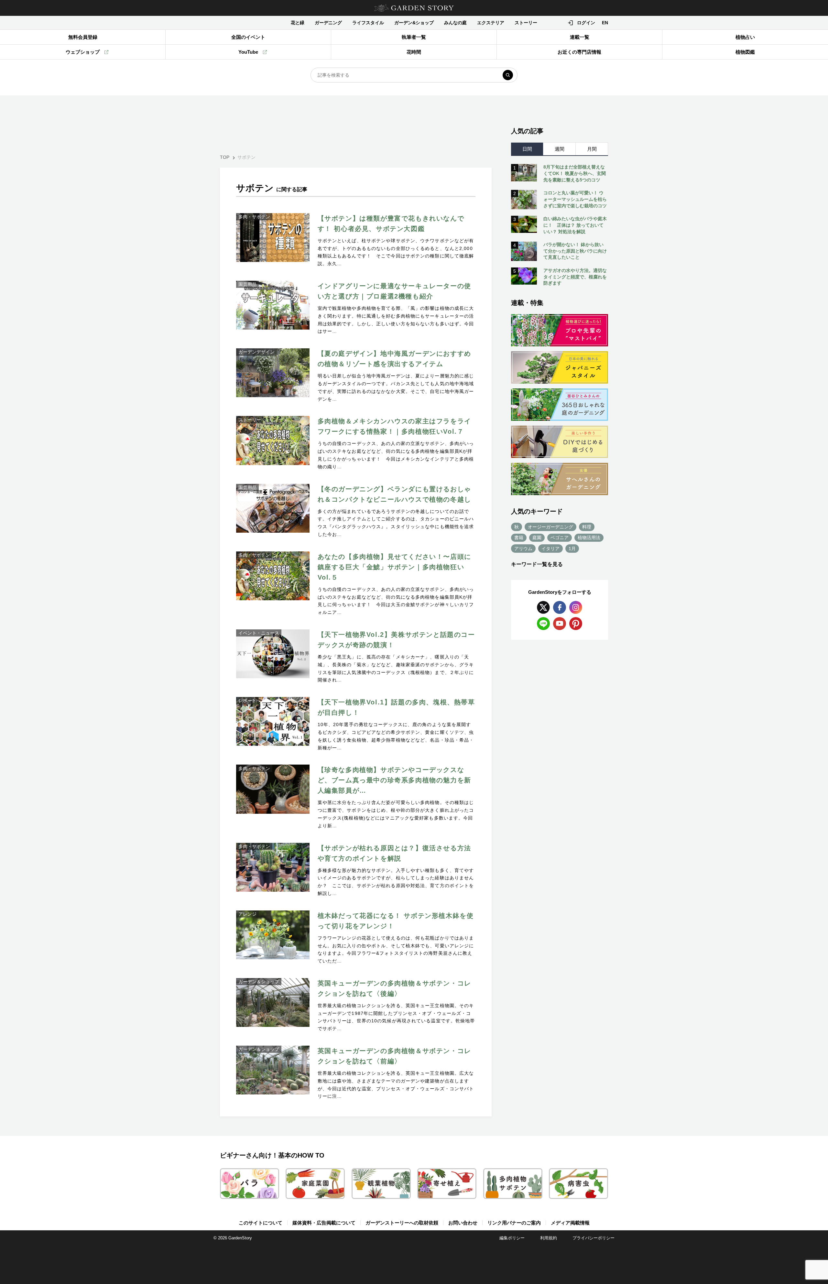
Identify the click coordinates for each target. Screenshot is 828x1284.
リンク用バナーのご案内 (514, 1222)
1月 (572, 548)
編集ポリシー (512, 1237)
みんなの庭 (455, 22)
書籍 (518, 537)
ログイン (586, 22)
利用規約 (548, 1237)
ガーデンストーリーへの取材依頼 (401, 1222)
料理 (586, 526)
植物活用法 (589, 537)
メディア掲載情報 (570, 1222)
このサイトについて (260, 1222)
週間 (559, 149)
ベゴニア (559, 537)
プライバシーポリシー (593, 1237)
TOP (224, 157)
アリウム (523, 548)
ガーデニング (328, 22)
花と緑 (297, 22)
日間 (527, 149)
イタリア (550, 548)
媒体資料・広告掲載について (323, 1222)
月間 (592, 149)
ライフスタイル (368, 22)
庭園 (536, 537)
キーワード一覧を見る (537, 564)
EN (605, 22)
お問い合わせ (462, 1222)
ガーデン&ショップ (414, 22)
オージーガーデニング (550, 526)
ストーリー (526, 22)
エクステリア (490, 22)
